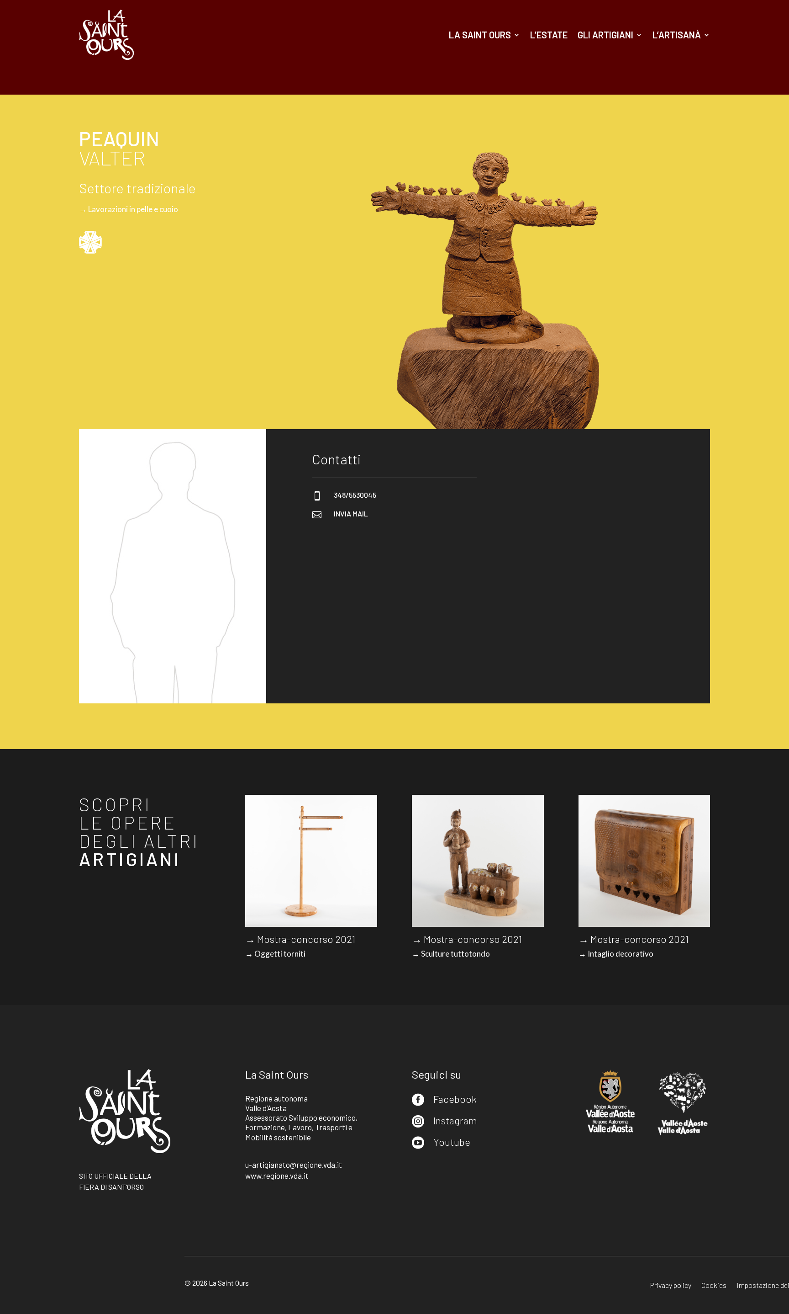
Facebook (455, 1099)
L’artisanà (676, 34)
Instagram (455, 1120)
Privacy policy (670, 1285)
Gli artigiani (605, 34)
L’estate (549, 34)
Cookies (713, 1285)
